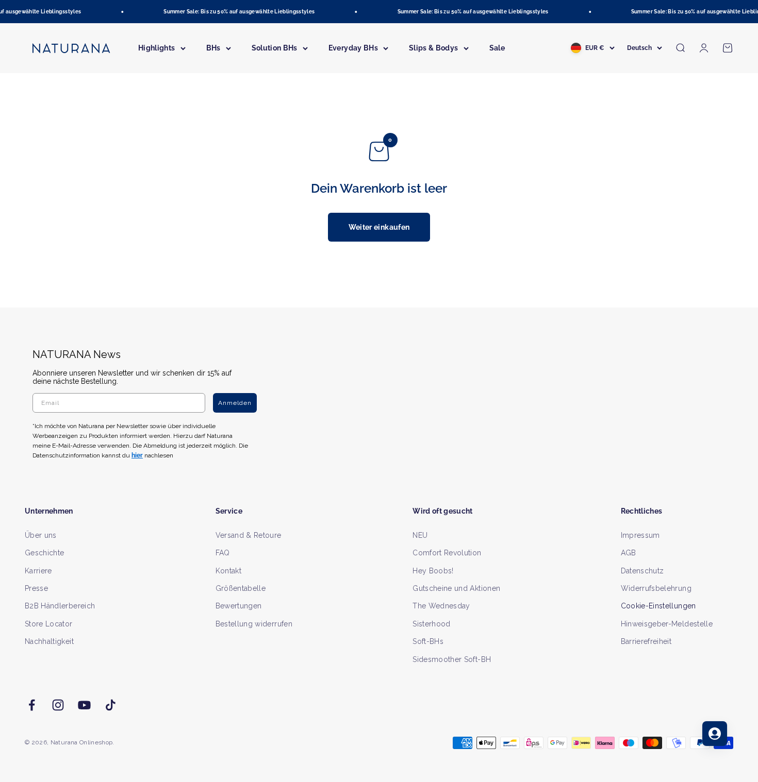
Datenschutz (642, 571)
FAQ (223, 553)
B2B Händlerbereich (60, 606)
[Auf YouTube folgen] (84, 705)
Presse (36, 588)
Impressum (640, 535)
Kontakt (228, 571)
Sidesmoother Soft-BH (452, 659)
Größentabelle (241, 588)
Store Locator (49, 624)
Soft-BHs (428, 641)
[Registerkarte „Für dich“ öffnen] (714, 733)
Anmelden (235, 402)
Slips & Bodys (433, 48)
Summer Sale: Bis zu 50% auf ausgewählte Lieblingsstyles (234, 11)
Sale (497, 48)
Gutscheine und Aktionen (456, 588)
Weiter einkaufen (379, 227)
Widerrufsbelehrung (656, 588)
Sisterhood (432, 624)
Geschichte (44, 553)
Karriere (38, 571)
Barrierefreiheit (646, 641)
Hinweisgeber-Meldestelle (667, 624)
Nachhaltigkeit (49, 641)
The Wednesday (441, 606)
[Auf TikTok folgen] (111, 705)
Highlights (156, 48)
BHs (213, 48)
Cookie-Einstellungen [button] (658, 606)
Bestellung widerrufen (254, 624)
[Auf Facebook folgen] (32, 705)
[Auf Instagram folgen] (58, 705)
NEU (420, 535)
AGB (628, 553)
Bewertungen (239, 606)
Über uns (41, 535)
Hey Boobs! (433, 571)
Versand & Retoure (249, 535)
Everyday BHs (353, 48)
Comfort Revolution (447, 553)
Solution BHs (275, 48)
